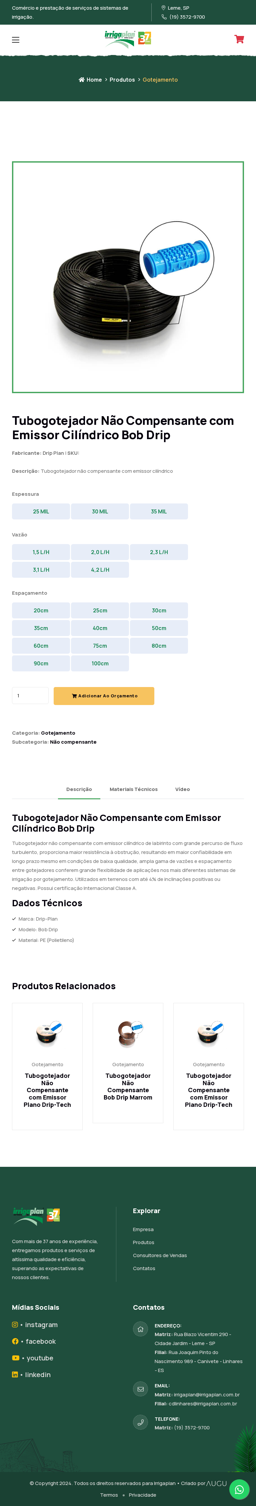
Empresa (143, 1229)
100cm (100, 663)
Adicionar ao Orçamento (107, 696)
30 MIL (100, 511)
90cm (41, 663)
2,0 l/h (100, 552)
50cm (159, 628)
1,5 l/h (41, 552)
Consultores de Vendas (160, 1255)
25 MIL (41, 511)
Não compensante (73, 741)
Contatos (144, 1268)
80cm (159, 645)
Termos (109, 1494)
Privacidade (142, 1494)
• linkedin (34, 1374)
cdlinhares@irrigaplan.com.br (203, 1403)
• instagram (38, 1324)
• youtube (36, 1358)
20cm (41, 610)
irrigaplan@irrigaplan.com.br (207, 1394)
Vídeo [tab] (182, 789)
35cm (41, 628)
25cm (100, 610)
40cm (100, 628)
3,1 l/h (41, 569)
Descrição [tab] (79, 789)
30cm (159, 610)
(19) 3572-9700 (192, 1427)
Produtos (122, 79)
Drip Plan (53, 452)
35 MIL (159, 511)
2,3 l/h (159, 552)
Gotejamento (58, 732)
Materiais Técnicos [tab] (134, 789)
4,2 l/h (100, 569)
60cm (41, 645)
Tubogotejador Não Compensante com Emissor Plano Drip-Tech (47, 1090)
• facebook (37, 1341)
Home (94, 79)
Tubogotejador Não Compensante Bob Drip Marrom (128, 1086)
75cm (100, 645)
